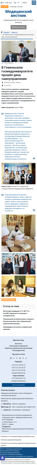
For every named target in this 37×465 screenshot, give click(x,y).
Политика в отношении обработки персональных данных (18, 444)
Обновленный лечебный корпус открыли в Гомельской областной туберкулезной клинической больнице (18, 321)
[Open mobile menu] (34, 3)
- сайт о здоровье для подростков (19, 407)
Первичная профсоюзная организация (18, 348)
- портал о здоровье (14, 404)
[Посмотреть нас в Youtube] (7, 3)
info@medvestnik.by (18, 373)
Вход (25, 3)
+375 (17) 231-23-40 (18, 370)
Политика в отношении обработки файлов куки (18, 436)
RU (15, 3)
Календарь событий (16, 6)
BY (18, 3)
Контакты (18, 344)
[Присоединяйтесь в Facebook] (5, 3)
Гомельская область (8, 299)
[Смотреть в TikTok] (11, 3)
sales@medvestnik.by (18, 381)
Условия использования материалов (11, 454)
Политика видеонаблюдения (11, 440)
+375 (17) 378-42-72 (18, 365)
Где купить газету (18, 354)
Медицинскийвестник (18, 13)
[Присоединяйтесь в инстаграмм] (1, 3)
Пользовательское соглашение (10, 450)
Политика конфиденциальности (10, 452)
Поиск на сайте (19, 27)
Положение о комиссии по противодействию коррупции (16, 456)
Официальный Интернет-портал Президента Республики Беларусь (16, 394)
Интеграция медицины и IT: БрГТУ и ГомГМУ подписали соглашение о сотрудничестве (16, 313)
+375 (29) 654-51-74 (18, 378)
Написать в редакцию (18, 385)
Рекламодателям (18, 350)
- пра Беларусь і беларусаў (16, 410)
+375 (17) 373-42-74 (18, 368)
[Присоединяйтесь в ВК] (3, 3)
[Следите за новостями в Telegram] (9, 3)
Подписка (5, 6)
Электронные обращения (18, 346)
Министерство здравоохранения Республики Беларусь (17, 400)
